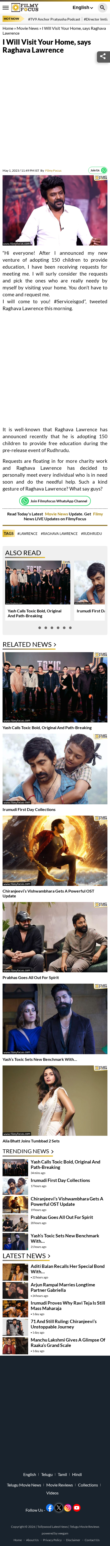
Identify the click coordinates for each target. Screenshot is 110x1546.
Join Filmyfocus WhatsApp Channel (58, 501)
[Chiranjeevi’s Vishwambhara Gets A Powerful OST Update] (55, 851)
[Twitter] (59, 1508)
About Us (32, 1540)
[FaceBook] (50, 1508)
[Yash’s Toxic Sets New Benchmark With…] (55, 1019)
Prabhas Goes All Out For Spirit (31, 977)
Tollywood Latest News (52, 1527)
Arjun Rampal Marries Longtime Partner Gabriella (63, 1287)
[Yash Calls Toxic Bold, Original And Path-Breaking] (55, 688)
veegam (63, 1533)
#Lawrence (27, 534)
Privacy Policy (52, 1540)
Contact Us (92, 1540)
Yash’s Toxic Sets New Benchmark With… (40, 1059)
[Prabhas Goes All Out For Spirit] (55, 938)
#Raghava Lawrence (59, 534)
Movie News (28, 28)
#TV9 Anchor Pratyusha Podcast (54, 19)
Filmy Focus (50, 170)
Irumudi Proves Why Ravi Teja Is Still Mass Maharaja (68, 1305)
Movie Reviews (59, 1485)
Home (8, 28)
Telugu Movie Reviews (84, 1527)
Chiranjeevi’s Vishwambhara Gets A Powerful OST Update (67, 1201)
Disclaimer (73, 1540)
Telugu (47, 1474)
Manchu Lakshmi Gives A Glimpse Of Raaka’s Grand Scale (68, 1342)
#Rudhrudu (91, 534)
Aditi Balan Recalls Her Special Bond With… (68, 1268)
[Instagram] (68, 1508)
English (81, 7)
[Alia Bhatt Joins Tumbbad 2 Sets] (55, 1101)
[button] (39, 628)
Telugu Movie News (24, 1485)
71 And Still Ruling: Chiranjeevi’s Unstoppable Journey (64, 1323)
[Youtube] (77, 1508)
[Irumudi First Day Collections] (55, 769)
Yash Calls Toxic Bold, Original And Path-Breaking (34, 613)
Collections (88, 1485)
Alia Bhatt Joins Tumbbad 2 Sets (31, 1140)
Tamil (62, 1474)
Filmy (98, 513)
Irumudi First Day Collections (29, 809)
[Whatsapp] (104, 170)
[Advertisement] (55, 111)
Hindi (77, 1474)
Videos (52, 1493)
